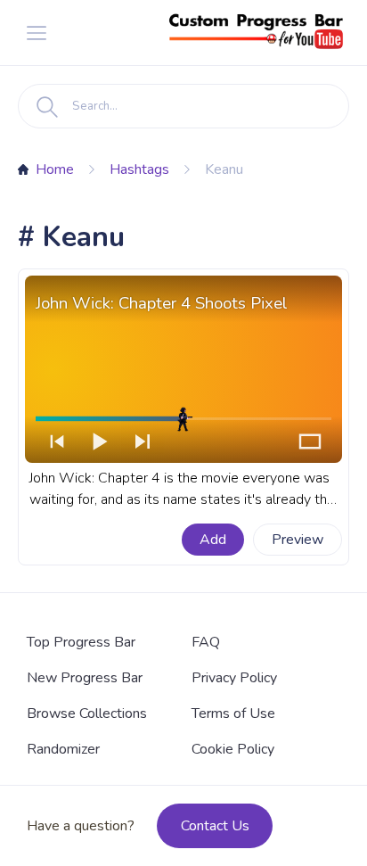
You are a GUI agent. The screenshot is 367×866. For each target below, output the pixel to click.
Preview (297, 539)
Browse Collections (87, 713)
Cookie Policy (233, 749)
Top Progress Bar (81, 642)
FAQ (206, 642)
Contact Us (215, 826)
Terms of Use (233, 713)
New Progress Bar (85, 678)
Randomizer (63, 749)
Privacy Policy (234, 678)
